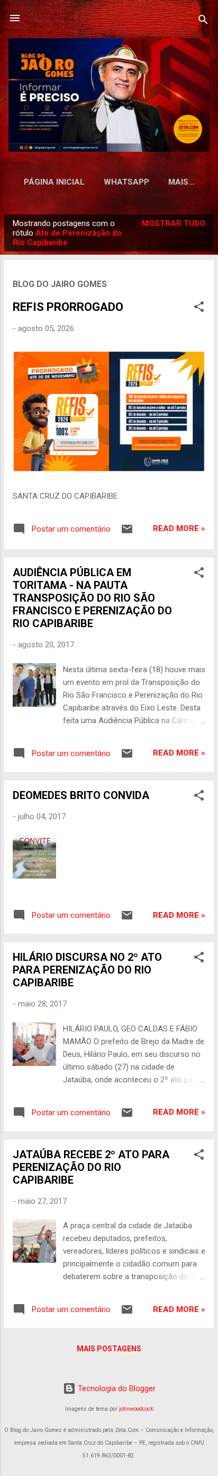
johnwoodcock (136, 1408)
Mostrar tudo (173, 223)
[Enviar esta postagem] (127, 532)
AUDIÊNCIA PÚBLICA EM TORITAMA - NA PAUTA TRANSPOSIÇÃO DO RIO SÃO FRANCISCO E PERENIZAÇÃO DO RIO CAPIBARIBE (92, 598)
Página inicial (54, 182)
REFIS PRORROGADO (68, 307)
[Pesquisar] (203, 21)
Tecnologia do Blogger (116, 1388)
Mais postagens (109, 1348)
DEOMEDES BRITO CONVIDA (81, 795)
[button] (199, 308)
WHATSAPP (126, 182)
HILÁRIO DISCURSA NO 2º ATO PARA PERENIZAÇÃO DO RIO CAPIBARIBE (87, 970)
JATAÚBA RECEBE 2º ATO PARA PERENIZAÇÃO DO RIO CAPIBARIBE (91, 1167)
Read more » (179, 528)
